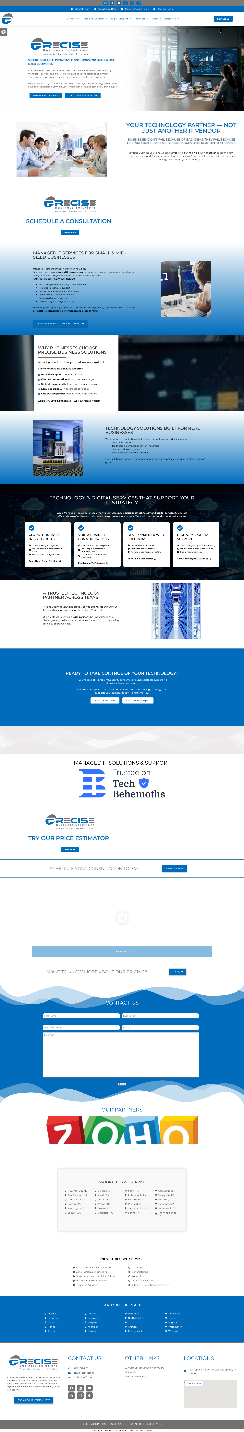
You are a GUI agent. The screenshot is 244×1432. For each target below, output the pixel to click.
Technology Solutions (93, 18)
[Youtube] (118, 3)
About (155, 18)
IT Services (70, 18)
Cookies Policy (110, 1430)
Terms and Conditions (128, 1430)
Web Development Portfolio (144, 1368)
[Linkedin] (112, 3)
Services (130, 1372)
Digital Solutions (119, 18)
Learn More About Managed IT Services (60, 323)
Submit (122, 1084)
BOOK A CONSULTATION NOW (34, 1400)
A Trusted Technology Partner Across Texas (71, 595)
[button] (45, 783)
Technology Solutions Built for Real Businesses (152, 430)
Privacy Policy (146, 1430)
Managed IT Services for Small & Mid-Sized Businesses (79, 255)
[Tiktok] (138, 3)
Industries (140, 18)
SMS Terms (97, 1430)
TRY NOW (177, 972)
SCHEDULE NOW (174, 868)
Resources (170, 18)
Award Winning (135, 1376)
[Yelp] (125, 3)
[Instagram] (132, 3)
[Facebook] (105, 3)
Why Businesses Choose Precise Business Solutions (72, 350)
